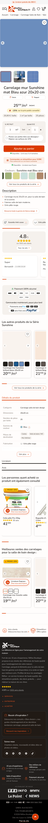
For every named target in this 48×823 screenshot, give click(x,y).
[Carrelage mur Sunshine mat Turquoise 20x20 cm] (24, 175)
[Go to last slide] (2, 43)
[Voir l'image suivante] (28, 345)
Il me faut (9, 124)
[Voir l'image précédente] (5, 345)
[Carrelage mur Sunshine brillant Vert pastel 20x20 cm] (32, 175)
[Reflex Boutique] (19, 9)
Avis (4, 467)
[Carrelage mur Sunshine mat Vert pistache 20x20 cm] (16, 175)
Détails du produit (11, 397)
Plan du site (24, 821)
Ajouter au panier (24, 148)
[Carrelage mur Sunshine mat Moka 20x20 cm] (40, 175)
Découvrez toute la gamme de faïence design (19, 211)
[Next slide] (45, 43)
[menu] (4, 9)
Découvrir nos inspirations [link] (16, 731)
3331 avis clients (17, 690)
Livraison (6, 461)
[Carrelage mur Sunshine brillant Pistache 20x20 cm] (8, 175)
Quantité (31, 124)
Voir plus (22, 454)
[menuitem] (6, 77)
